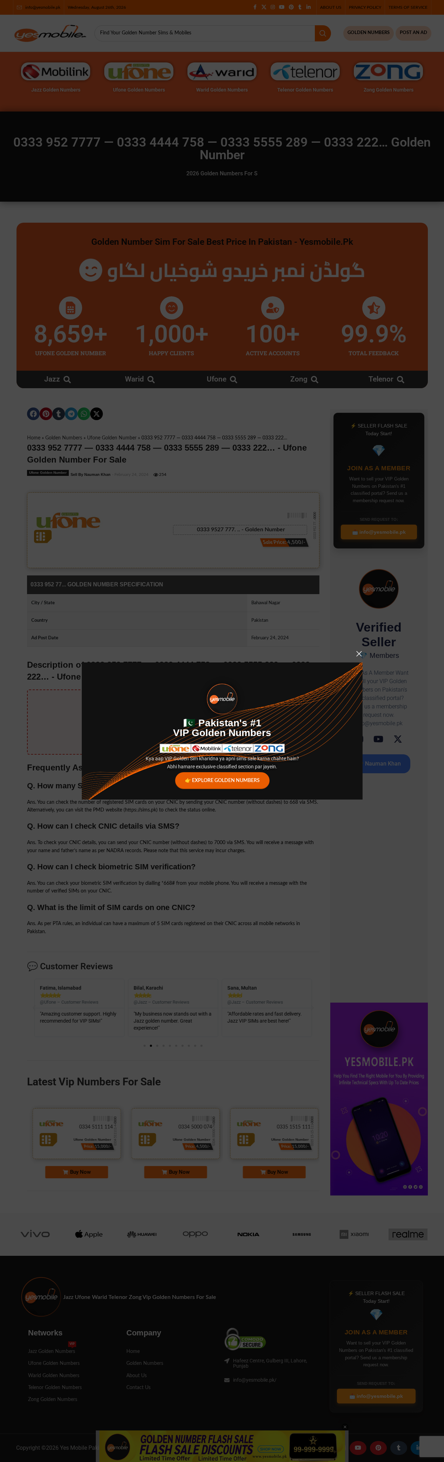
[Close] (359, 653)
